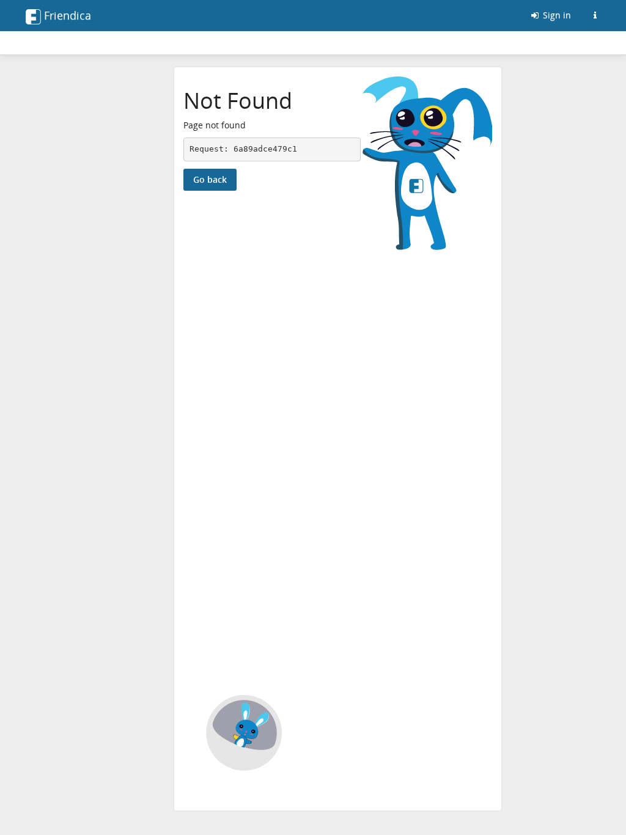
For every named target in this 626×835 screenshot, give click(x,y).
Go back (210, 179)
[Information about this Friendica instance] (594, 15)
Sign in (555, 15)
